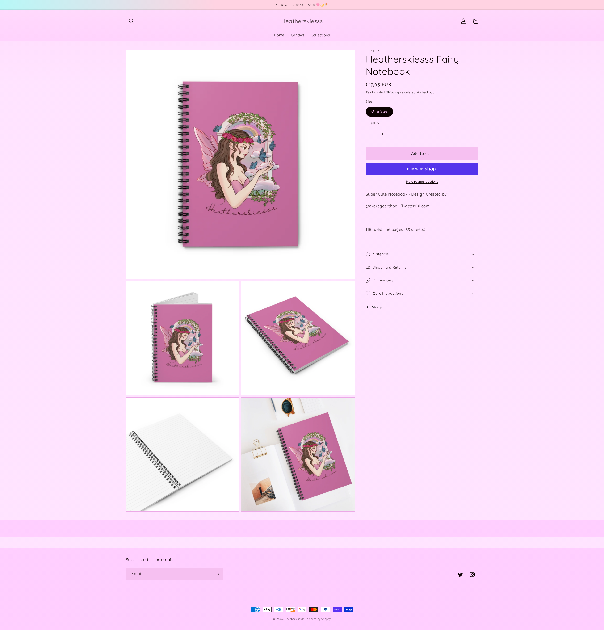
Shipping (392, 92)
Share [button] (377, 307)
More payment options (422, 182)
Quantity (372, 123)
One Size (379, 112)
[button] (132, 21)
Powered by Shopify (318, 619)
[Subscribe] (217, 574)
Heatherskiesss (294, 619)
